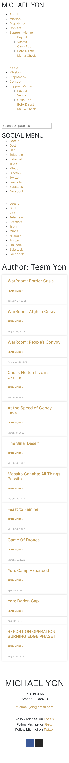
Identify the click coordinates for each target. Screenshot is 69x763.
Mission (15, 19)
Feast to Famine (23, 509)
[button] (34, 63)
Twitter (15, 177)
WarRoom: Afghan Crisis (31, 311)
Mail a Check (26, 55)
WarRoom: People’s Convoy (34, 342)
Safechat (16, 159)
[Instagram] (39, 743)
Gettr (13, 145)
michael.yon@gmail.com (34, 707)
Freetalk (15, 173)
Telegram (16, 154)
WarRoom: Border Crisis (31, 280)
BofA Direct (25, 51)
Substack (16, 187)
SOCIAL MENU (23, 135)
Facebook (17, 191)
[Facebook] (30, 743)
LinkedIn (16, 182)
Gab (13, 150)
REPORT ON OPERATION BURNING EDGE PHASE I (31, 634)
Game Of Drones (24, 539)
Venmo (22, 42)
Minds (14, 168)
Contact (15, 28)
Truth (13, 164)
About (14, 14)
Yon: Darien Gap (23, 601)
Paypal (22, 37)
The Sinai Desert (24, 443)
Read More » (15, 290)
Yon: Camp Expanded (28, 570)
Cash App (24, 46)
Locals (14, 141)
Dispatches (18, 23)
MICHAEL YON (23, 5)
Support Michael (22, 32)
